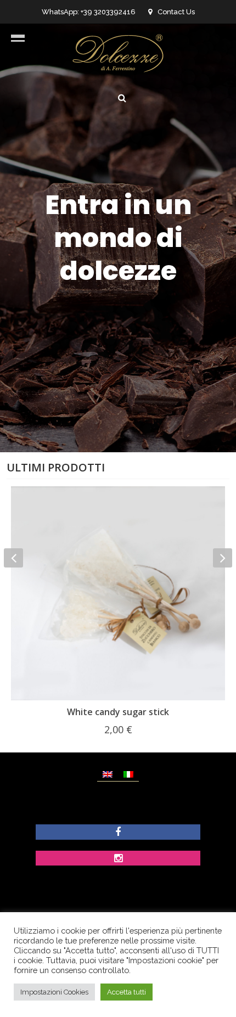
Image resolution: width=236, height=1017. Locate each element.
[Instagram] (118, 859)
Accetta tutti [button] (126, 992)
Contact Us (176, 12)
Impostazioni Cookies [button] (54, 992)
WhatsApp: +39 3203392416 (89, 12)
